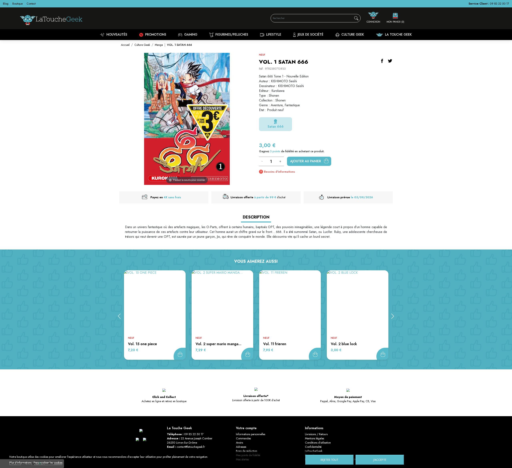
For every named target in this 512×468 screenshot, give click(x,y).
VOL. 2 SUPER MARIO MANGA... (218, 344)
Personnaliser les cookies (48, 463)
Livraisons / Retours (316, 434)
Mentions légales (314, 438)
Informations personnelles (250, 434)
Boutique (17, 4)
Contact (31, 4)
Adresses (241, 447)
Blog (5, 4)
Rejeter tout (329, 460)
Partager (382, 61)
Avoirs (239, 443)
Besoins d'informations (279, 172)
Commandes (243, 438)
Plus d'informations (20, 463)
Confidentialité (313, 447)
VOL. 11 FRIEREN (274, 344)
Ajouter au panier (306, 161)
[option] (155, 315)
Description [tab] (256, 217)
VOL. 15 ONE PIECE (142, 344)
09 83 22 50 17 (499, 4)
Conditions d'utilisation (318, 443)
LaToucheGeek (313, 451)
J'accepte (379, 460)
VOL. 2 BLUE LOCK (344, 344)
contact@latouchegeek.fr (191, 447)
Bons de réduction (246, 451)
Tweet (390, 61)
